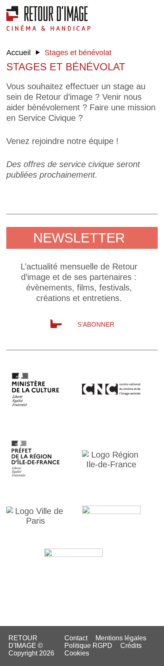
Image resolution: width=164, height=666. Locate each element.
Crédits (131, 645)
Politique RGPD (88, 645)
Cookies (76, 653)
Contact (75, 638)
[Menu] (151, 14)
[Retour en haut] (128, 657)
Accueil (18, 52)
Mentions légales (120, 638)
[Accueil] (48, 18)
